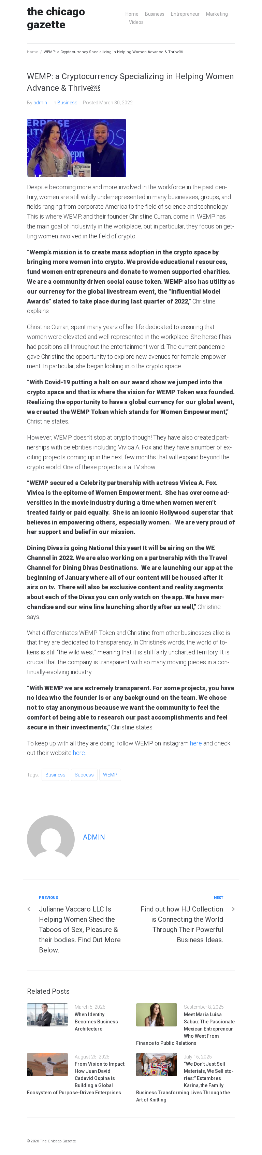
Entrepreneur (185, 14)
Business (154, 14)
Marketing (217, 14)
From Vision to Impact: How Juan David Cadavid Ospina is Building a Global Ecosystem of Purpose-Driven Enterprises (76, 1078)
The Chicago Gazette (56, 18)
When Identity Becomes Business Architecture (96, 1022)
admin (40, 102)
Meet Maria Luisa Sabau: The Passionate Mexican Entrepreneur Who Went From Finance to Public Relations (185, 1029)
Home (132, 14)
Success (84, 775)
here (196, 743)
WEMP (110, 775)
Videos (136, 22)
